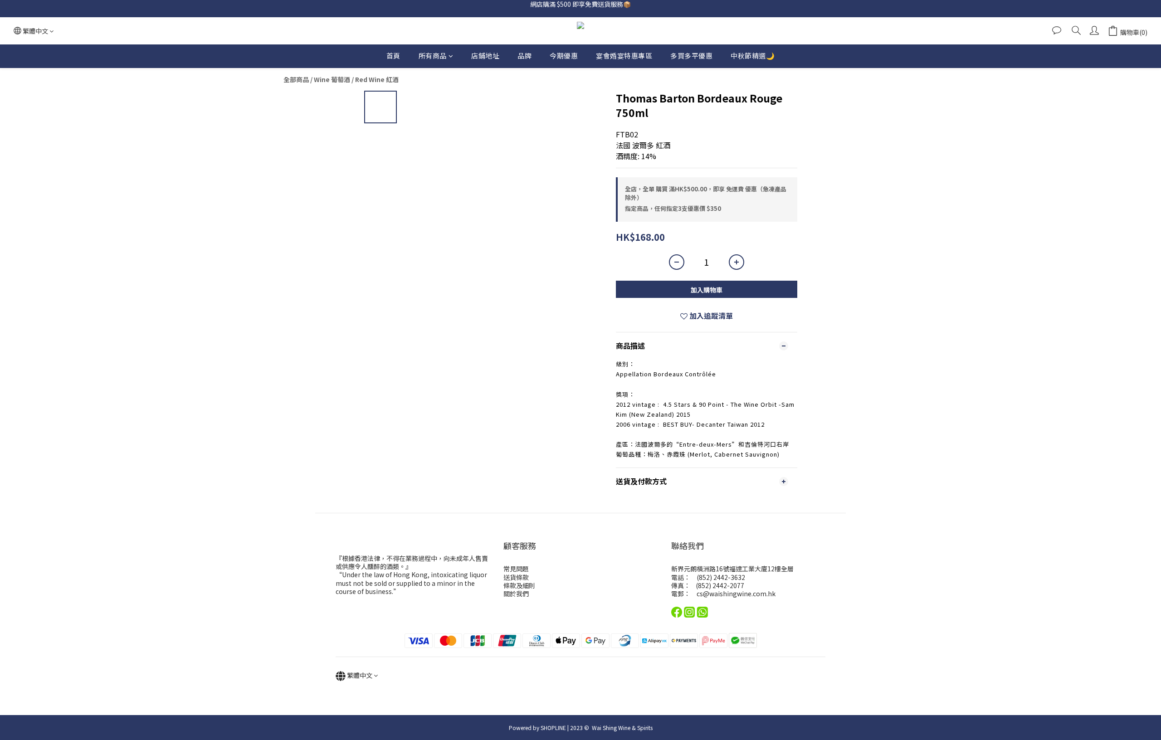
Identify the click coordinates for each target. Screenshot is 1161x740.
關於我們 (516, 593)
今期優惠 (564, 55)
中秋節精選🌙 (753, 55)
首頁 (393, 55)
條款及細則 (519, 585)
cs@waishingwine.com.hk (736, 593)
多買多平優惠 (691, 55)
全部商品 (296, 79)
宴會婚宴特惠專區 (624, 55)
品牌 (524, 55)
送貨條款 (516, 577)
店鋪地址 (485, 55)
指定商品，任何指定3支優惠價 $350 (673, 208)
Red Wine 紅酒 (377, 79)
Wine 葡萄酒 (332, 79)
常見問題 (516, 568)
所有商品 (433, 55)
